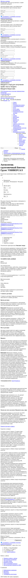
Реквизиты (6, 572)
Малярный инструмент (19, 132)
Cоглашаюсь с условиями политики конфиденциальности (11, 17)
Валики (21, 134)
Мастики (15, 121)
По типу (12, 99)
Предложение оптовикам (10, 559)
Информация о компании (10, 570)
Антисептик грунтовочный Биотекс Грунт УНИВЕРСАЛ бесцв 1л (11, 228)
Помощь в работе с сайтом (10, 558)
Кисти (20, 138)
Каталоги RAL (23, 137)
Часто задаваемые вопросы (10, 563)
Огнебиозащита (17, 129)
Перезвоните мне (5, 37)
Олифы (15, 115)
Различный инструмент (22, 142)
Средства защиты (21, 144)
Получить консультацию (6, 19)
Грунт (14, 107)
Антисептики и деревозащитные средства (19, 127)
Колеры (15, 118)
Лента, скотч (22, 140)
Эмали (14, 102)
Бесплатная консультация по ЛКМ (12, 565)
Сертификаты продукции (10, 574)
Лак (14, 114)
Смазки (15, 122)
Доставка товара (8, 561)
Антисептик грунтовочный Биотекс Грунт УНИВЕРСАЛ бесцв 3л (11, 232)
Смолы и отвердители (18, 123)
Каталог (6, 151)
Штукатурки (16, 125)
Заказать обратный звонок (7, 98)
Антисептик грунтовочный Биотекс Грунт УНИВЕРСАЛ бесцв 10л (11, 224)
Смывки (15, 130)
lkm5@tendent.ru (16, 380)
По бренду (18, 99)
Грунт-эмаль (16, 109)
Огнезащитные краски (19, 105)
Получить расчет (5, 82)
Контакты (6, 571)
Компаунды (16, 119)
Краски (15, 103)
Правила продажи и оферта (8, 426)
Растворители (16, 110)
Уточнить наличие (5, 61)
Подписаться (18, 540)
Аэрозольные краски (18, 106)
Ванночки (21, 136)
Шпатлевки (16, 117)
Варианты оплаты (8, 562)
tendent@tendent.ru (9, 499)
